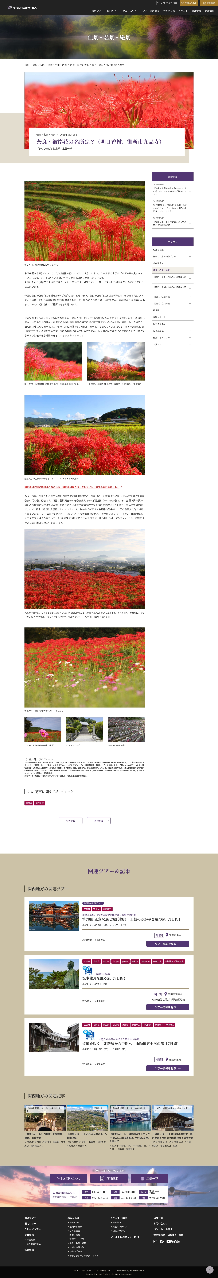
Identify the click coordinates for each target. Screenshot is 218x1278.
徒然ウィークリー (78, 1238)
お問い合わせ (190, 2)
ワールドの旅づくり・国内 (124, 1236)
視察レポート (76, 1251)
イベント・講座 (118, 1217)
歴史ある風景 (76, 1226)
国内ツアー (113, 10)
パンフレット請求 (163, 1229)
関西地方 (39, 803)
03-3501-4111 (100, 1192)
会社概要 (31, 1239)
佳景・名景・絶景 (57, 64)
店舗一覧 (152, 1178)
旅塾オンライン (120, 1226)
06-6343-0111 (128, 1192)
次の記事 (99, 820)
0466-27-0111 (157, 1197)
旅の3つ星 (74, 1222)
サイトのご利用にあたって (83, 1270)
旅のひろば (169, 10)
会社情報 (196, 10)
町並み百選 (75, 1234)
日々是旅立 (75, 1230)
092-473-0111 (100, 1197)
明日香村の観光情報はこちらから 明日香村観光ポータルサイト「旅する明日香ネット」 (71, 487)
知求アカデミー (120, 1230)
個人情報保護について (105, 1270)
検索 (175, 3)
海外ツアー (98, 10)
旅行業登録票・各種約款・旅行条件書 (130, 1270)
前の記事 (70, 820)
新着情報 (209, 10)
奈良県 (29, 803)
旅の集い (117, 1222)
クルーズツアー (131, 10)
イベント (183, 10)
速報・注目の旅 (77, 1247)
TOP (26, 64)
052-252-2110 (154, 1192)
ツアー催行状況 (151, 10)
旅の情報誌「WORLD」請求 (168, 1235)
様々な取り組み (34, 1243)
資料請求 (211, 2)
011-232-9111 (128, 1197)
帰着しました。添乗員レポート (84, 1255)
